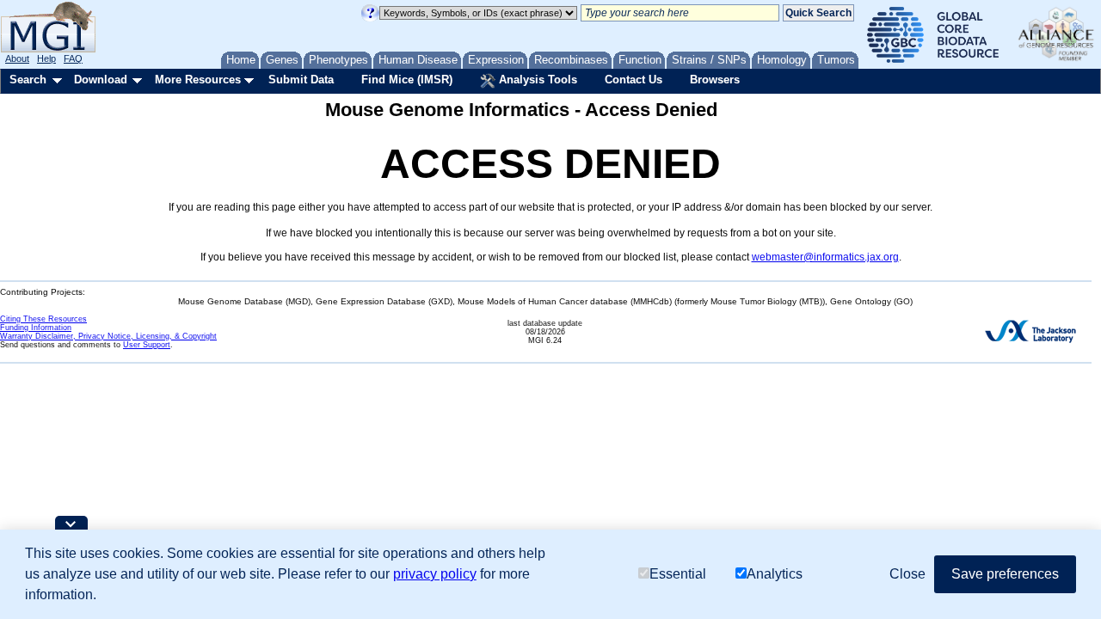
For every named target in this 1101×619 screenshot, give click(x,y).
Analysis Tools (536, 79)
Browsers (715, 79)
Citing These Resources (43, 319)
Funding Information (35, 327)
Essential (677, 574)
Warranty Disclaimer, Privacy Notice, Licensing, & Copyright (108, 336)
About (17, 58)
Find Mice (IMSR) (406, 79)
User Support (146, 344)
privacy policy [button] (435, 574)
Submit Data (301, 79)
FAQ (73, 58)
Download (100, 79)
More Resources (198, 79)
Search (27, 79)
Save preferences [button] (1005, 574)
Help (46, 58)
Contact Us (633, 79)
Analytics (775, 574)
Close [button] (907, 574)
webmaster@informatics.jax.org (825, 257)
